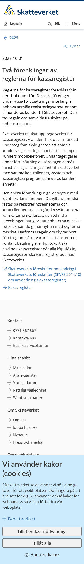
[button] (54, 23)
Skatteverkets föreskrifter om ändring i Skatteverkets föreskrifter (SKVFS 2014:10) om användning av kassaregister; (45, 274)
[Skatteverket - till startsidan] (31, 10)
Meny (76, 23)
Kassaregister (20, 287)
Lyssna (75, 46)
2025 (14, 37)
